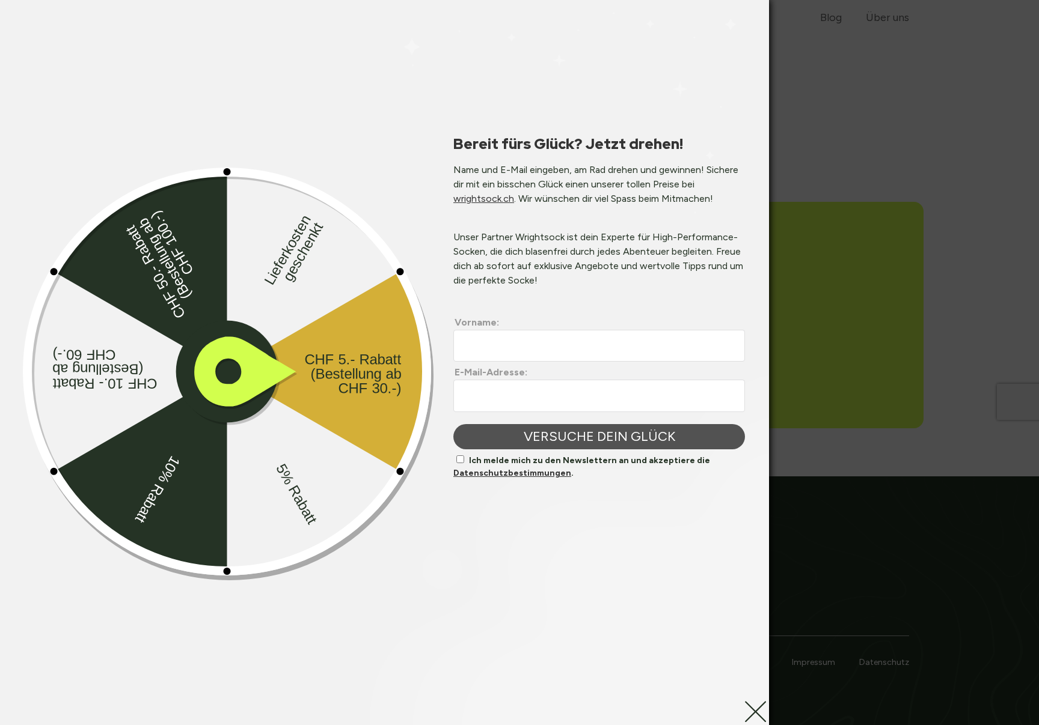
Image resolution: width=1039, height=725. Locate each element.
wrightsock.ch (483, 198)
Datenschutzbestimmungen (512, 473)
